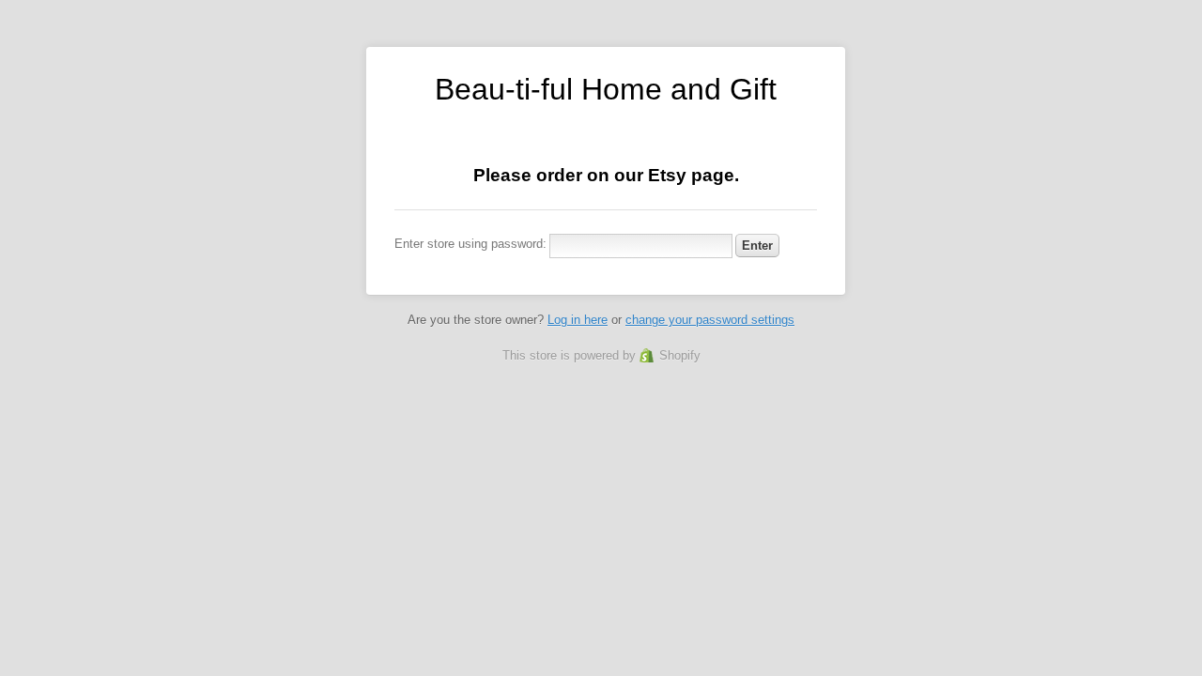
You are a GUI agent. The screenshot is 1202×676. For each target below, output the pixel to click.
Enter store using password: (470, 244)
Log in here (577, 320)
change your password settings (709, 320)
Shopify (680, 355)
